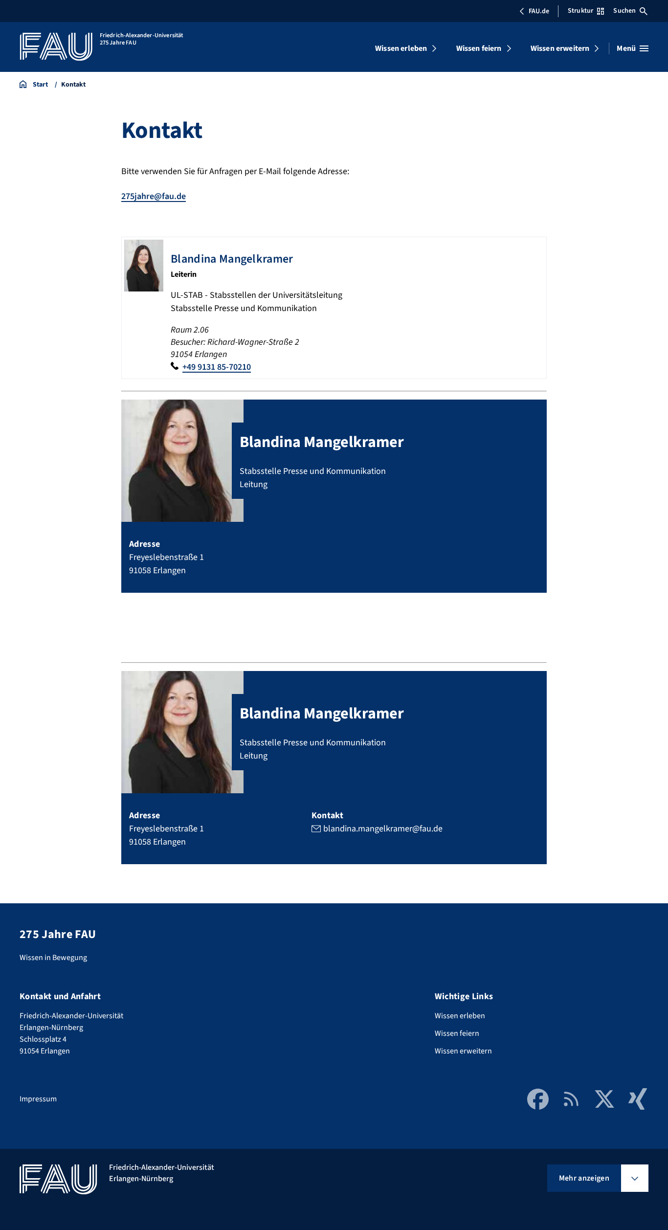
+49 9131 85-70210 (216, 367)
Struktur (580, 11)
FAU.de (539, 11)
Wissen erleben (401, 48)
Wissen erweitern (560, 48)
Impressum (38, 1099)
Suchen (624, 11)
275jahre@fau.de (153, 196)
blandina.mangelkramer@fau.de (383, 829)
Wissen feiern (479, 48)
